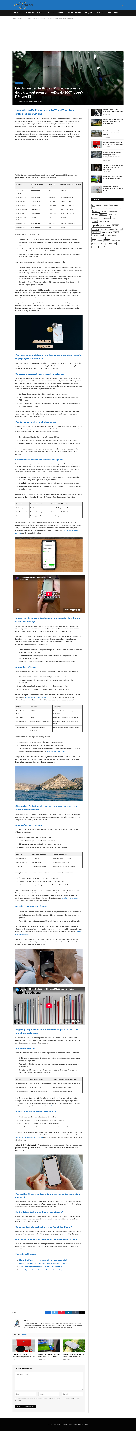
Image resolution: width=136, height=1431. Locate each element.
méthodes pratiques (110, 235)
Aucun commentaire (22, 101)
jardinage (111, 229)
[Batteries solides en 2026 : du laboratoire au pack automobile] (23, 1345)
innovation (95, 229)
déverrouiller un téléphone (55, 751)
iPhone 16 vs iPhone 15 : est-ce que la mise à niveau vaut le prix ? (43, 1260)
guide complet (107, 221)
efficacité (114, 218)
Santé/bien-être (74, 13)
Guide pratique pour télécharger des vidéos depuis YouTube (41, 1267)
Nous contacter (73, 1424)
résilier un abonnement (57, 1106)
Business (41, 13)
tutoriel (120, 244)
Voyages (100, 13)
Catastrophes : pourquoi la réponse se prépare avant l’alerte (111, 132)
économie (95, 247)
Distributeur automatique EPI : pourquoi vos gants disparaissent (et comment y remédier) (112, 155)
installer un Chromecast (70, 898)
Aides (109, 13)
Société (60, 13)
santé (93, 240)
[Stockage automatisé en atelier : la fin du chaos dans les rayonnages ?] (96, 167)
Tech (116, 13)
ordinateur (95, 238)
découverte (95, 218)
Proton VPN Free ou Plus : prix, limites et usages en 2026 (49, 1356)
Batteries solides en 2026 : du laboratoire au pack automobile (23, 1356)
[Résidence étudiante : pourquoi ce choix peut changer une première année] (96, 122)
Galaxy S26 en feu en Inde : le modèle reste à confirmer (73, 1356)
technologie (111, 244)
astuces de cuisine (96, 208)
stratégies (99, 240)
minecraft (95, 235)
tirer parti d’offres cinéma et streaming (29, 1137)
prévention (109, 238)
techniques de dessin (98, 244)
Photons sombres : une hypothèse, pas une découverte (113, 110)
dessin (110, 214)
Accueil (14, 18)
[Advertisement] (68, 35)
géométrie (115, 225)
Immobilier (29, 13)
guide (100, 221)
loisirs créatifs (95, 232)
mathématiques (106, 232)
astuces (106, 205)
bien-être (120, 208)
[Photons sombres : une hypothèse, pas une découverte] (96, 112)
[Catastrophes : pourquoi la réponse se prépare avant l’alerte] (96, 133)
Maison (51, 13)
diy (115, 214)
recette (116, 238)
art (93, 205)
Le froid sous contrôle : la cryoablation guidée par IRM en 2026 (113, 188)
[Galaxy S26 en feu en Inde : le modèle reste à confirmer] (74, 1345)
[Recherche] (123, 5)
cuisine (95, 214)
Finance (17, 13)
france (94, 221)
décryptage (105, 218)
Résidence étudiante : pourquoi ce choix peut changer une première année (113, 121)
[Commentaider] (22, 5)
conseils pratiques (112, 211)
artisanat (98, 205)
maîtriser (116, 232)
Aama (26, 1320)
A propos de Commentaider (60, 1424)
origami (102, 238)
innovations (104, 229)
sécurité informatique (116, 240)
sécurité (106, 240)
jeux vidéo (119, 229)
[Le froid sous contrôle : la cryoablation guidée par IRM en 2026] (96, 189)
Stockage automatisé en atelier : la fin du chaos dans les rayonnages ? (113, 167)
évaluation (103, 247)
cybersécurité (103, 214)
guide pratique (101, 225)
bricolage (95, 211)
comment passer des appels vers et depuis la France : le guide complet (45, 1270)
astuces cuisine (114, 205)
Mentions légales (83, 1424)
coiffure (103, 211)
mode (101, 235)
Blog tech (19, 83)
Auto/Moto (89, 13)
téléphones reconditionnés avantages (38, 697)
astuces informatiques (109, 208)
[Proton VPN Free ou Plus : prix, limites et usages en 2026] (49, 1345)
